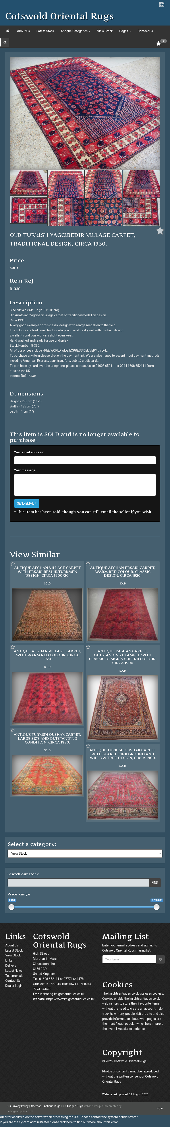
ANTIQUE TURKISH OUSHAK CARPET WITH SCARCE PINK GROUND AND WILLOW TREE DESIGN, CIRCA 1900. (122, 754)
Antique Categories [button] (74, 31)
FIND (155, 882)
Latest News (14, 970)
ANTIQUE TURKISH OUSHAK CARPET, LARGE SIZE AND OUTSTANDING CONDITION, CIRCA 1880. (47, 738)
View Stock (105, 31)
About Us (23, 31)
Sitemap (36, 1106)
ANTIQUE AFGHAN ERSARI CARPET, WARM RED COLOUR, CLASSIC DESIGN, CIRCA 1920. (122, 571)
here (69, 1122)
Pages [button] (124, 31)
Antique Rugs (52, 1106)
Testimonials (14, 976)
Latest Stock (45, 31)
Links (8, 960)
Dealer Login (14, 985)
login (160, 1108)
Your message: (25, 470)
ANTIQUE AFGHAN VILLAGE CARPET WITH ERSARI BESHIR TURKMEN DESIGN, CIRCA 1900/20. (47, 571)
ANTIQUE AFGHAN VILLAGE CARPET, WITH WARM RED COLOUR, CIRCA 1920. (47, 655)
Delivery (10, 965)
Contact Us (145, 31)
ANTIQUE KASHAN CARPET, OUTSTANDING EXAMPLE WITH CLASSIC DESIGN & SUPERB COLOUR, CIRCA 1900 (122, 657)
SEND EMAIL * (27, 503)
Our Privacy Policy (18, 1106)
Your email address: (29, 452)
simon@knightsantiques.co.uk (64, 994)
